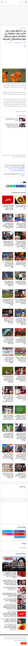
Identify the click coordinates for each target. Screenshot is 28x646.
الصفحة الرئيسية (22, 28)
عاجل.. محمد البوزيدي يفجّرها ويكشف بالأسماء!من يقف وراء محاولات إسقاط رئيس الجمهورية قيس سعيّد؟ (9, 582)
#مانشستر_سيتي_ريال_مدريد (17, 169)
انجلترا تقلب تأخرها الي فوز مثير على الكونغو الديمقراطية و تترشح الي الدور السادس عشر (8, 417)
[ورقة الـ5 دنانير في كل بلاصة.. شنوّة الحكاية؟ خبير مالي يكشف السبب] (21, 601)
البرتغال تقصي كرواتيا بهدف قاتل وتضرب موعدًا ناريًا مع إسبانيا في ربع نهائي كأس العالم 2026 (8, 379)
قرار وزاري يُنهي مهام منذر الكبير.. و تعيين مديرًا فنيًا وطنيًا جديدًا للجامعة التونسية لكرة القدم (8, 456)
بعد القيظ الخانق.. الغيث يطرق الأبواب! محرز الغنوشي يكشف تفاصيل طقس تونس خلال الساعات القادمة (9, 607)
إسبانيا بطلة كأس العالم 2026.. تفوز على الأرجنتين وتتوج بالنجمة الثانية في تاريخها (8, 225)
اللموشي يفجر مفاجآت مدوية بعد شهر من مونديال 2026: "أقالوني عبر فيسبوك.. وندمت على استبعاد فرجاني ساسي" (20, 245)
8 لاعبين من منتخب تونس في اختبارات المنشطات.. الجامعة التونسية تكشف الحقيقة (8, 359)
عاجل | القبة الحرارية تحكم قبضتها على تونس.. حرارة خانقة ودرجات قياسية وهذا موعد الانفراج (10, 627)
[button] (26, 2)
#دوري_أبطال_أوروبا (10, 167)
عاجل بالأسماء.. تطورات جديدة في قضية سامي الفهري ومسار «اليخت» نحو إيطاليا (9, 620)
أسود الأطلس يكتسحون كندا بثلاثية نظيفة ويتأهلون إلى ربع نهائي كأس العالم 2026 (21, 340)
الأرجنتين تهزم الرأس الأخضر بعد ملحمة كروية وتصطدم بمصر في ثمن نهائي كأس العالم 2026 (8, 340)
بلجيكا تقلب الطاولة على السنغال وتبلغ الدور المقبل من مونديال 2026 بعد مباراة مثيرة (20, 417)
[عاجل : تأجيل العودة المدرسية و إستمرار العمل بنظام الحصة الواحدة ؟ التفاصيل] (21, 595)
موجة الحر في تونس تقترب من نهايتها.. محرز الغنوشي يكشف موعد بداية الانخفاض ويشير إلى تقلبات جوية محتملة (9, 574)
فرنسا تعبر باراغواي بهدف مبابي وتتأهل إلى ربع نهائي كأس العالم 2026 (8, 320)
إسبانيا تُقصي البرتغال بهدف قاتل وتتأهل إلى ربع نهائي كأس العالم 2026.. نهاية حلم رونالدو (8, 302)
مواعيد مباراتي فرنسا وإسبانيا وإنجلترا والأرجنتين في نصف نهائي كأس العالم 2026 (8, 264)
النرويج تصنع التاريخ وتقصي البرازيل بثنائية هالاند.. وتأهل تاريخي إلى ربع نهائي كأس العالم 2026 (21, 321)
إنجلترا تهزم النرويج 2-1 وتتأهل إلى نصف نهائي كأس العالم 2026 (20, 283)
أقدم (3, 500)
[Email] (7, 186)
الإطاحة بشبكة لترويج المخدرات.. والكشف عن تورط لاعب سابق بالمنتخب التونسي (7, 207)
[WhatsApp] (10, 186)
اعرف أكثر (16, 640)
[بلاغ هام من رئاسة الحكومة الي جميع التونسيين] (21, 589)
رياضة (17, 28)
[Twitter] (14, 186)
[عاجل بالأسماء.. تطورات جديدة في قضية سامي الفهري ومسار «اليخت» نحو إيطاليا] (21, 621)
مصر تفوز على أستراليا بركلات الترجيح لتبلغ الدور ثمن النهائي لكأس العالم (21, 359)
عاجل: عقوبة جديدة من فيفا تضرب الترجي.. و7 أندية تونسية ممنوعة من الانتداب (20, 301)
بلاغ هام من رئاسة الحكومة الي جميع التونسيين (10, 588)
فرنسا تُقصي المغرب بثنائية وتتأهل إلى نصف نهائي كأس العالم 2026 (8, 283)
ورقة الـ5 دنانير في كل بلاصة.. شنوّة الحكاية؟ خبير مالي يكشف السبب (9, 600)
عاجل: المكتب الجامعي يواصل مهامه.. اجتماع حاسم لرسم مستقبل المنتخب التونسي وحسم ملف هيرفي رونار (11, 125)
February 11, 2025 (21, 175)
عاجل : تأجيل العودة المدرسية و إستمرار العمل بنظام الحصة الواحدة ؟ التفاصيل (9, 594)
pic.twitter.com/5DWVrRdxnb (17, 170)
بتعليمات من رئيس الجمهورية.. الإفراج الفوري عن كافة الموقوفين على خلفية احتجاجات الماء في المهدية (9, 614)
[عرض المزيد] (4, 186)
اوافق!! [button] (23, 643)
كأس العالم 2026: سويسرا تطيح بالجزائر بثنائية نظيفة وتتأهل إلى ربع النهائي (21, 378)
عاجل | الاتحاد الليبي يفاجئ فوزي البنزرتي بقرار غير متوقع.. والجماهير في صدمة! (21, 225)
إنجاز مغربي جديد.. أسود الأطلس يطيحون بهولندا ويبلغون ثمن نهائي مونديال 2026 (8, 435)
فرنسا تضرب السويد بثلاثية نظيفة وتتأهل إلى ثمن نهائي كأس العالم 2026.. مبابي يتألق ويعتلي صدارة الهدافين (21, 436)
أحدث (25, 500)
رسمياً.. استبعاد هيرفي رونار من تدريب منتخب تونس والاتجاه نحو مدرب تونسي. (8, 475)
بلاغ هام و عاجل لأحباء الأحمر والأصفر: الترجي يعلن (21, 207)
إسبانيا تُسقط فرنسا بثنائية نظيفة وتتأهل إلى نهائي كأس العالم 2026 (20, 264)
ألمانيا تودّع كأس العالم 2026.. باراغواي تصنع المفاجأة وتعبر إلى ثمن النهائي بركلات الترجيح (20, 456)
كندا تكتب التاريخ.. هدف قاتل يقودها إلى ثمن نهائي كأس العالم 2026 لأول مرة (20, 475)
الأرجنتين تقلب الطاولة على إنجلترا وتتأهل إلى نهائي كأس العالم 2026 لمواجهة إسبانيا (8, 243)
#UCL (10, 169)
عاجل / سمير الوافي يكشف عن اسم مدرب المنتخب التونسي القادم (11, 119)
